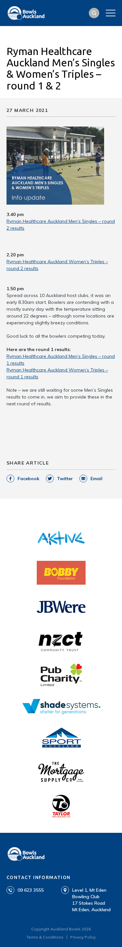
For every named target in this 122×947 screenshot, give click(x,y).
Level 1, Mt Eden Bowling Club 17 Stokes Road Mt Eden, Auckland (91, 900)
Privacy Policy (83, 937)
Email (96, 478)
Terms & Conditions (44, 937)
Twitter (65, 478)
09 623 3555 (31, 890)
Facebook (28, 478)
